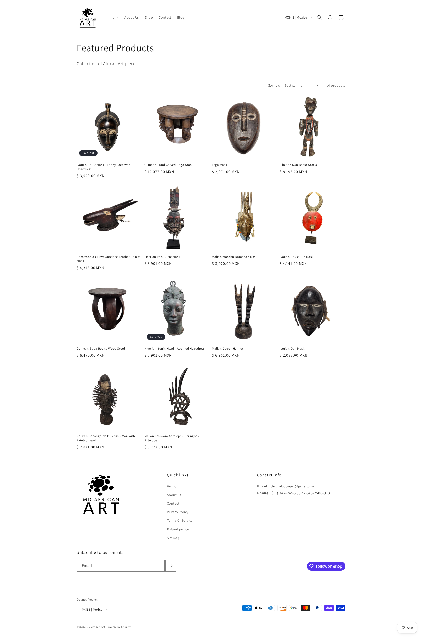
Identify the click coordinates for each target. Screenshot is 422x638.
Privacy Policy (177, 512)
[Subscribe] (170, 566)
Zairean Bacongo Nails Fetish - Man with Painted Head (106, 438)
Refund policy (178, 529)
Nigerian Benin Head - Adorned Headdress (174, 349)
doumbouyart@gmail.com (293, 486)
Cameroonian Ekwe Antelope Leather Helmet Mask (109, 259)
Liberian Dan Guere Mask (162, 257)
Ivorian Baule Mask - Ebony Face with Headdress (104, 167)
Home (171, 486)
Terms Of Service (180, 520)
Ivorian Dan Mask (292, 349)
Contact (173, 503)
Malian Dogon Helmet (227, 349)
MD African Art (96, 626)
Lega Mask (219, 165)
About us (174, 495)
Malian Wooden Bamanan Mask (234, 257)
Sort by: (274, 85)
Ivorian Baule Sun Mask (296, 257)
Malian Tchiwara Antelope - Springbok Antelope (171, 438)
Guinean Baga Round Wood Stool (101, 349)
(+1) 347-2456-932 (287, 493)
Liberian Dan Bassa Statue (299, 165)
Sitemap (173, 538)
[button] (113, 17)
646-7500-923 (318, 493)
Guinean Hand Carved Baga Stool (168, 165)
